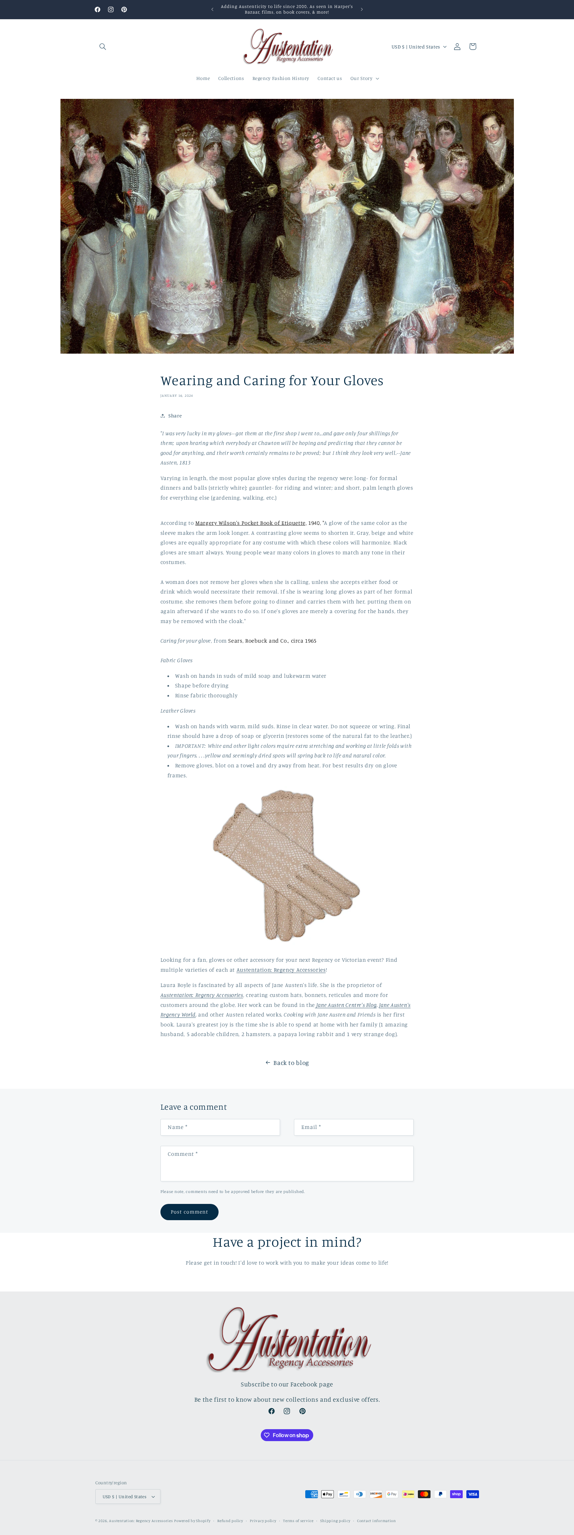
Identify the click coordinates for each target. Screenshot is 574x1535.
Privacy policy (263, 1520)
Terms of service (298, 1520)
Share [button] (175, 415)
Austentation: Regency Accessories (281, 969)
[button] (103, 46)
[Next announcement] (361, 9)
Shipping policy (335, 1520)
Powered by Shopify (192, 1520)
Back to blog (291, 1062)
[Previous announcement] (212, 9)
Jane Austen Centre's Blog (345, 1005)
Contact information (376, 1520)
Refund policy (230, 1520)
